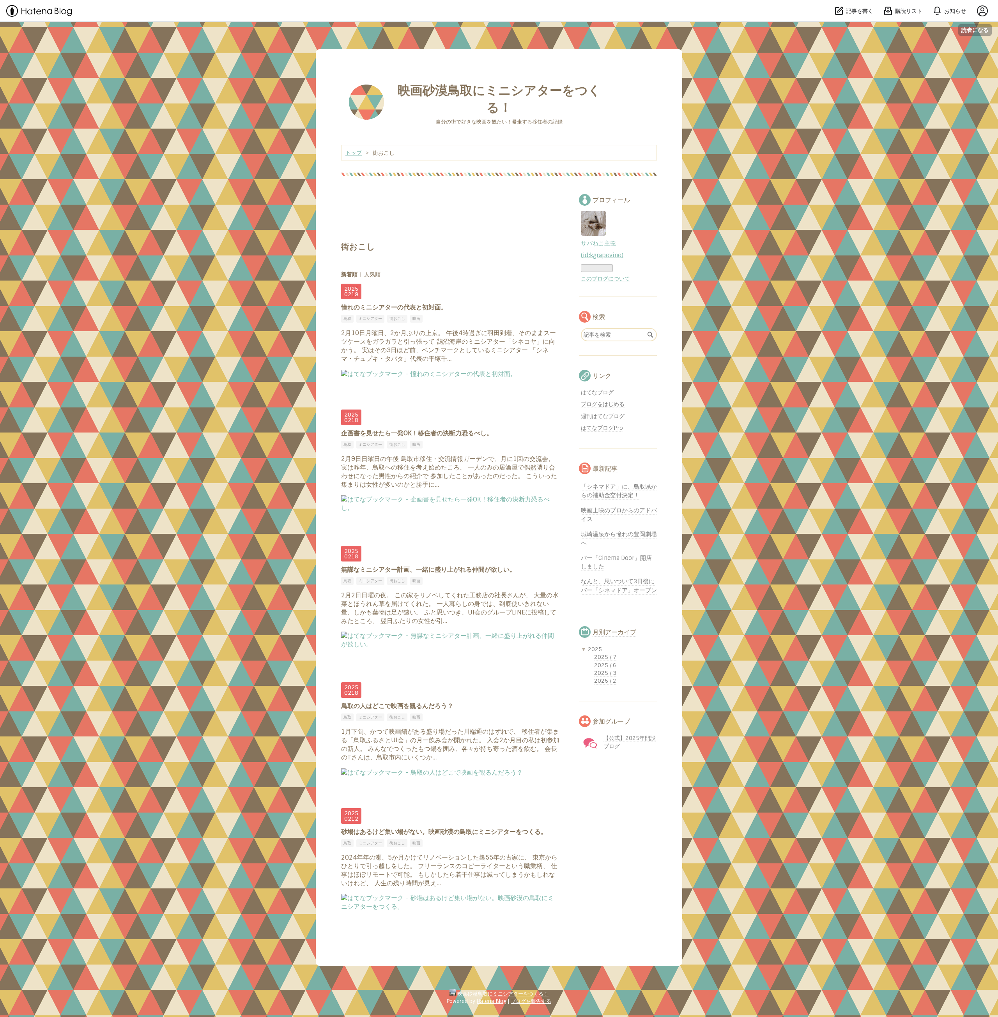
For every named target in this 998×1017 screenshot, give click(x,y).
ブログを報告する (531, 1001)
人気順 (372, 274)
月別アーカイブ (614, 632)
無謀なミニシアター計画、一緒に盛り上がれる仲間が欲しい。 (428, 569)
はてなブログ (597, 392)
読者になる (975, 29)
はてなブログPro (602, 427)
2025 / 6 (605, 665)
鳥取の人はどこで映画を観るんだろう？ (397, 706)
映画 (416, 318)
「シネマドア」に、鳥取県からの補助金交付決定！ (619, 491)
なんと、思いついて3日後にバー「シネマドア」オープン (619, 585)
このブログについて (605, 278)
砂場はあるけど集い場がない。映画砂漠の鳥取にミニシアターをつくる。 (444, 832)
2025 (595, 649)
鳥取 (347, 318)
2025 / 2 (605, 680)
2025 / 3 (605, 672)
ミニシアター (370, 318)
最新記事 (605, 468)
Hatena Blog (491, 1001)
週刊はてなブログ (603, 416)
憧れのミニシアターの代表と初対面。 (394, 307)
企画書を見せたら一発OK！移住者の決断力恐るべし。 (417, 433)
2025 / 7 (605, 656)
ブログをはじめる (603, 404)
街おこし (397, 318)
